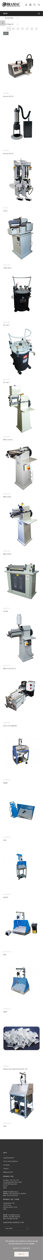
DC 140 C (6, 382)
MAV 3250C (7, 554)
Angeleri (6, 265)
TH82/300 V (7, 268)
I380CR (5, 897)
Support (6, 1168)
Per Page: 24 (9, 24)
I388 (4, 955)
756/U (5, 211)
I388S (5, 1012)
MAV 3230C (7, 497)
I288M (5, 783)
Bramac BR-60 (8, 153)
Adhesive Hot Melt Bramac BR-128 (15, 1069)
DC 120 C (6, 325)
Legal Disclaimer (8, 1158)
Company (6, 1165)
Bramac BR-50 (8, 96)
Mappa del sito (8, 1172)
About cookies (21, 1248)
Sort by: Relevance (11, 18)
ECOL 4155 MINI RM (10, 726)
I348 (4, 840)
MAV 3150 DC (8, 440)
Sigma (5, 208)
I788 (4, 1126)
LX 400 (5, 611)
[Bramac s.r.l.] (11, 4)
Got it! (21, 1254)
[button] (9, 29)
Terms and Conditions (10, 1161)
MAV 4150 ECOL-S (9, 668)
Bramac (6, 93)
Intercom (7, 780)
